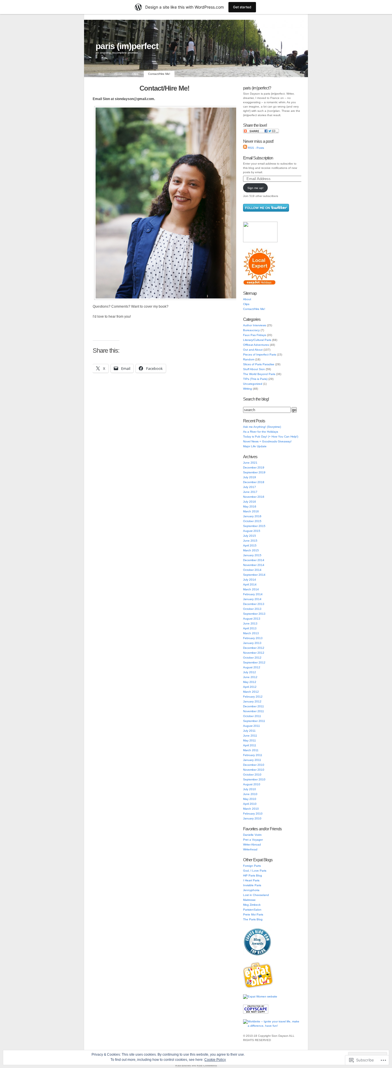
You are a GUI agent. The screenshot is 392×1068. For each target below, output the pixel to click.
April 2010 (250, 803)
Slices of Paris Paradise (258, 364)
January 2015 (252, 555)
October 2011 (252, 716)
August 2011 (251, 725)
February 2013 (253, 638)
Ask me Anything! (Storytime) (262, 426)
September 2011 (254, 721)
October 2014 (252, 569)
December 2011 (253, 706)
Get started (242, 7)
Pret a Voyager (253, 839)
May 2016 (249, 506)
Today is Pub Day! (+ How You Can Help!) (270, 436)
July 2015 (249, 535)
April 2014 (250, 584)
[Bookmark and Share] (261, 132)
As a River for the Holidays (260, 431)
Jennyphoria (251, 890)
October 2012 (252, 657)
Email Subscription (258, 157)
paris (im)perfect (127, 46)
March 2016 (251, 511)
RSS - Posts (256, 147)
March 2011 (251, 750)
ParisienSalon (252, 909)
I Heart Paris (251, 880)
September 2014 (254, 574)
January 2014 (252, 599)
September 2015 (254, 526)
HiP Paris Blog (252, 875)
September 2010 (254, 779)
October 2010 (252, 774)
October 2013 (252, 608)
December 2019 (253, 467)
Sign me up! (255, 188)
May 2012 (249, 682)
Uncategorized (252, 383)
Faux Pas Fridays (254, 335)
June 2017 (250, 491)
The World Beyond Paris (259, 374)
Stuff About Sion (254, 369)
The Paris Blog (253, 919)
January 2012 (252, 701)
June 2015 (250, 540)
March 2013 (251, 633)
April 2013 (250, 628)
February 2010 (253, 813)
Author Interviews (254, 325)
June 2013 (250, 623)
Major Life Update (255, 446)
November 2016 (253, 496)
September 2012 (254, 662)
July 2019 (249, 477)
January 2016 (252, 516)
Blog (101, 73)
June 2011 (250, 735)
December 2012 (253, 647)
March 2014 (251, 589)
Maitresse (249, 899)
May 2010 (249, 798)
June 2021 (250, 462)
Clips (135, 73)
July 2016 (249, 501)
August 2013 (251, 618)
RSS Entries (183, 1065)
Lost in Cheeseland (256, 895)
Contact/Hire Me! (159, 73)
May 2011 (249, 740)
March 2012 (251, 691)
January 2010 (252, 818)
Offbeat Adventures (256, 344)
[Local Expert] (259, 284)
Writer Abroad (252, 844)
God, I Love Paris (254, 870)
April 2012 (250, 686)
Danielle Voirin (252, 834)
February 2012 (253, 696)
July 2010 (249, 789)
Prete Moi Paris (253, 914)
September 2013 (254, 613)
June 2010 (250, 794)
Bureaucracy (251, 330)
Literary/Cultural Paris (257, 339)
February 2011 (252, 755)
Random (248, 359)
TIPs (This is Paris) (255, 378)
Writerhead (250, 849)
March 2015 (251, 550)
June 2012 (250, 677)
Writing (247, 388)
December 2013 (253, 604)
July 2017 (249, 487)
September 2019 (254, 472)
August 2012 (251, 667)
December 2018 (253, 482)
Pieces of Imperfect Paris (259, 354)
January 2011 (252, 760)
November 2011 (253, 711)
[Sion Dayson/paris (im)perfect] (260, 241)
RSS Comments (207, 1065)
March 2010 (251, 808)
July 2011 (249, 730)
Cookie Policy (215, 1060)
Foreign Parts (252, 865)
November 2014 (253, 565)
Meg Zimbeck (252, 904)
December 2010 (253, 764)
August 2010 (251, 784)
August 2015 (251, 530)
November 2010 (253, 769)
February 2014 (253, 594)
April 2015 (250, 545)
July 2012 (249, 672)
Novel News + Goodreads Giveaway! (267, 441)
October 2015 (252, 521)
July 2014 (249, 579)
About (118, 73)
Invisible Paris (252, 885)
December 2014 (253, 560)
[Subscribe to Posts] (245, 147)
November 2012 (253, 652)
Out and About (253, 349)
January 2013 (252, 643)
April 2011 (249, 745)
